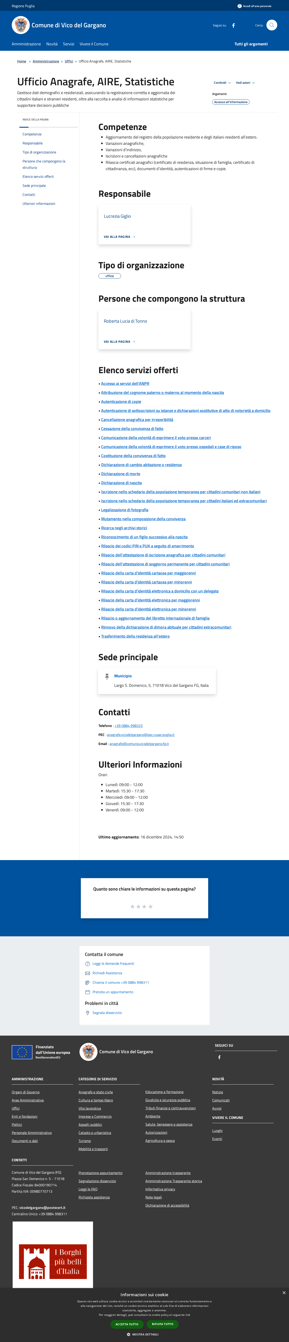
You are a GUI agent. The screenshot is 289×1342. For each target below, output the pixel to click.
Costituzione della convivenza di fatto (133, 456)
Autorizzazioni (156, 1132)
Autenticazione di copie (121, 401)
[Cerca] (271, 25)
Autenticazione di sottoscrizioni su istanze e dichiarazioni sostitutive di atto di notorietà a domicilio (185, 410)
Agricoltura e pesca (160, 1140)
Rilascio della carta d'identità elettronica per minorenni (148, 609)
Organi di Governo (26, 1092)
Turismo (85, 1140)
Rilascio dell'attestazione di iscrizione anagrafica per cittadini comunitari (163, 555)
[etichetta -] (151, 906)
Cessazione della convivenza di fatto (132, 429)
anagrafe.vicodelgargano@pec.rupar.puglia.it (141, 734)
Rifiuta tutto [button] (162, 1324)
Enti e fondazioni (24, 1116)
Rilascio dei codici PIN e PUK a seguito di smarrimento (147, 546)
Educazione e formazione (164, 1091)
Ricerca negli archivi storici (124, 528)
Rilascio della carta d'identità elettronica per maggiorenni (150, 600)
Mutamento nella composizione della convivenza (143, 519)
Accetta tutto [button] (127, 1324)
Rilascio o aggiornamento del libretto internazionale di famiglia (155, 618)
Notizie (217, 1092)
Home (21, 61)
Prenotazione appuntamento (100, 1172)
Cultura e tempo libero (96, 1100)
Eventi (217, 1138)
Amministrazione (46, 61)
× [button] (284, 1293)
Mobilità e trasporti (93, 1149)
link (188, 1315)
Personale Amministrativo (32, 1132)
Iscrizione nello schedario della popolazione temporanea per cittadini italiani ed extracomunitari (184, 501)
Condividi (220, 82)
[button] (144, 1334)
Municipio (123, 676)
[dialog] (144, 1315)
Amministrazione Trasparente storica (173, 1181)
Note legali (153, 1197)
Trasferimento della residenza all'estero (135, 636)
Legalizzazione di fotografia (124, 510)
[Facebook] (231, 25)
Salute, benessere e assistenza (168, 1124)
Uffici (69, 61)
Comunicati (221, 1100)
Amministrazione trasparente (168, 1172)
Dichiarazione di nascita (121, 483)
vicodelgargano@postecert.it (42, 1207)
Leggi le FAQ (88, 1189)
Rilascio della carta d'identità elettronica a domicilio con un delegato (160, 591)
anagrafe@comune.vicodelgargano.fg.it (139, 743)
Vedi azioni (243, 82)
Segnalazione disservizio (97, 1181)
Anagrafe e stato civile (96, 1092)
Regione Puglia (23, 6)
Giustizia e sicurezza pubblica (167, 1100)
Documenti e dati (25, 1140)
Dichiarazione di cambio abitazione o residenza (141, 465)
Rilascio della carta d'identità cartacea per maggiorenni (148, 573)
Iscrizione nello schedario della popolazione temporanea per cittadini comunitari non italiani (180, 492)
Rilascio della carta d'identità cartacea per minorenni (146, 582)
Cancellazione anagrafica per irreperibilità (137, 419)
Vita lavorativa (90, 1108)
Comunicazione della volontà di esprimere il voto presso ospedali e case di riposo (171, 447)
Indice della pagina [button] (36, 119)
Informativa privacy (160, 1189)
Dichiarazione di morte (120, 474)
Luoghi (217, 1130)
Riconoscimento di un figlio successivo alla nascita (144, 537)
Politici (17, 1124)
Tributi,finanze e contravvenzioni (170, 1108)
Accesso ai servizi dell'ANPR (125, 383)
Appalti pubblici (90, 1124)
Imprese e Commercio (95, 1116)
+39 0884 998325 (128, 725)
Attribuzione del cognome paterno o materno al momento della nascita (162, 392)
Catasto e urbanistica (95, 1132)
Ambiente (152, 1116)
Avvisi (216, 1108)
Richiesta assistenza (94, 1197)
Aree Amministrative (28, 1100)
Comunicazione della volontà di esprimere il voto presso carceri (156, 438)
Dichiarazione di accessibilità (167, 1205)
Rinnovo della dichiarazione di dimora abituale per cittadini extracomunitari (166, 627)
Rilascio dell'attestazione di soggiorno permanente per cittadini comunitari (165, 564)
